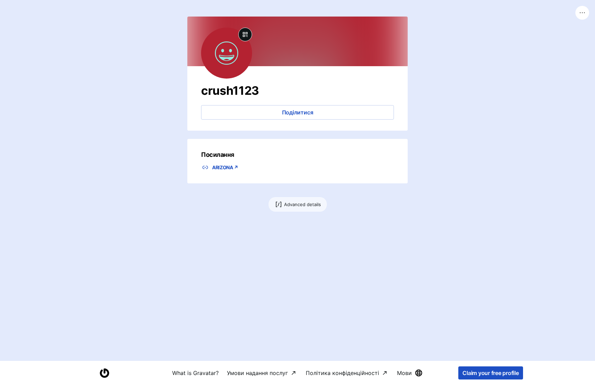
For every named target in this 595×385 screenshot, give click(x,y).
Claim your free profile (490, 372)
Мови (404, 372)
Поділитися (297, 112)
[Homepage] (104, 373)
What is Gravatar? (195, 372)
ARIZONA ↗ (225, 167)
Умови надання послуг (257, 372)
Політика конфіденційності (342, 372)
